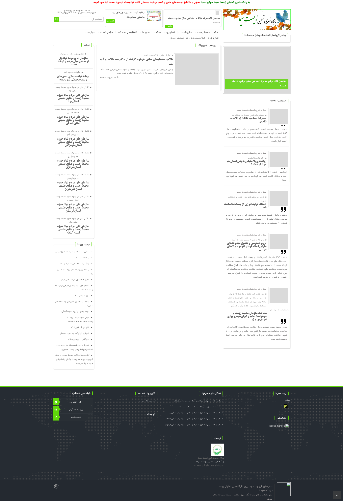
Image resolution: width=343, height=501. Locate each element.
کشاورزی (170, 32)
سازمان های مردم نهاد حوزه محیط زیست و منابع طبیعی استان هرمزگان (73, 142)
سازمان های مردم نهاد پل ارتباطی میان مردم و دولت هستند (73, 61)
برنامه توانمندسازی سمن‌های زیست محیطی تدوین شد (127, 15)
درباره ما (90, 32)
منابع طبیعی (186, 32)
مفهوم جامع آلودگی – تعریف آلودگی (75, 311)
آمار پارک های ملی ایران (146, 401)
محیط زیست (203, 32)
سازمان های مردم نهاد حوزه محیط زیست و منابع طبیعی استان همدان (73, 120)
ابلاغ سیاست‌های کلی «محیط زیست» (187, 38)
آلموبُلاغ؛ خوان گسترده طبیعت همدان (74, 333)
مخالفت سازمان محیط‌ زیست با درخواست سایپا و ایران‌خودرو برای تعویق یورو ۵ (247, 316)
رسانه (158, 32)
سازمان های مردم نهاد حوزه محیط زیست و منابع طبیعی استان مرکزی (73, 164)
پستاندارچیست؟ (82, 258)
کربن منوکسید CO (82, 295)
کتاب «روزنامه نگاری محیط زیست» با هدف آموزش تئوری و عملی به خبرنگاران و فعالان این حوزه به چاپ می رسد (74, 359)
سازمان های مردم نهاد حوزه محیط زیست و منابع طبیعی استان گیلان (73, 230)
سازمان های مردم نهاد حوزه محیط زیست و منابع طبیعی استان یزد (73, 98)
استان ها (146, 32)
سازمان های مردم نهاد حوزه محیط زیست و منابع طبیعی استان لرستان (73, 208)
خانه (216, 32)
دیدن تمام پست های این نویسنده (209, 465)
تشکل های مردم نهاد (127, 32)
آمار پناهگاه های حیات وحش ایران (75, 279)
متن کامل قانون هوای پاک (78, 339)
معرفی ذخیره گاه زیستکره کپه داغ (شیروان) (72, 252)
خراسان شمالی (106, 32)
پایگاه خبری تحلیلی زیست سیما (211, 458)
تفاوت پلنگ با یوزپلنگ (80, 327)
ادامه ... (169, 26)
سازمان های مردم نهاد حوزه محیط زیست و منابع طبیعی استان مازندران (73, 186)
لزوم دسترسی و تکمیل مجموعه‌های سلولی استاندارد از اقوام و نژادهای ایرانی (246, 246)
